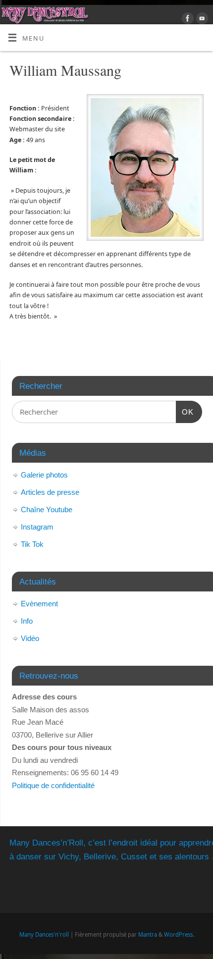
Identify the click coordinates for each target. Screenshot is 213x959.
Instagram (37, 527)
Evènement (39, 603)
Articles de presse (50, 492)
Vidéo (30, 638)
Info (27, 621)
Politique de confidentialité (53, 785)
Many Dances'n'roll (44, 934)
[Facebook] (186, 19)
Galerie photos (44, 475)
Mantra (147, 934)
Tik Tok (32, 544)
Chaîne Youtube (46, 509)
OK (185, 411)
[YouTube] (201, 19)
